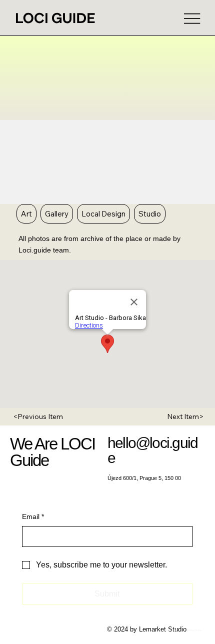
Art (26, 213)
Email (33, 516)
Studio (149, 213)
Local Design (104, 213)
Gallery (56, 213)
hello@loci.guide (153, 450)
